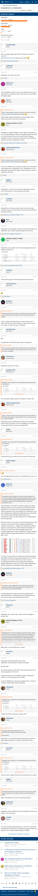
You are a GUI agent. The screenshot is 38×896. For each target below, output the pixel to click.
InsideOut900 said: (7, 110)
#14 (36, 336)
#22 (36, 611)
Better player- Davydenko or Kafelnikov (18, 866)
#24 (36, 658)
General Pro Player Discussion (18, 844)
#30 (36, 823)
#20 (36, 490)
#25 (36, 693)
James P (6, 853)
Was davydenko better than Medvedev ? (19, 859)
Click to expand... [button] (19, 394)
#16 (36, 376)
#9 (36, 226)
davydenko (23, 10)
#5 (36, 129)
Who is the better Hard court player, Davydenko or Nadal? (17, 874)
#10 (36, 245)
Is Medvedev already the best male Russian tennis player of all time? (20, 851)
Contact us (4, 891)
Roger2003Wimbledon (10, 877)
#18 (36, 436)
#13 (36, 307)
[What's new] (32, 2)
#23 (36, 626)
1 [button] (3, 31)
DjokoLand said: (6, 311)
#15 (36, 363)
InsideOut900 (5, 10)
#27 (36, 754)
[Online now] (4, 805)
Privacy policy (21, 891)
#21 (36, 579)
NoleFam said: (5, 345)
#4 (36, 106)
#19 (36, 467)
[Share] (34, 51)
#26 (36, 724)
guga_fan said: (6, 630)
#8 (36, 205)
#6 (36, 154)
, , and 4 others (15, 143)
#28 (36, 785)
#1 (36, 51)
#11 (36, 276)
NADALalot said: (6, 380)
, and (12, 234)
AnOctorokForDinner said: (9, 583)
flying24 (6, 867)
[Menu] (2, 2)
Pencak (6, 860)
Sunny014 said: (6, 728)
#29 (36, 808)
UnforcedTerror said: (7, 470)
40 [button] (4, 19)
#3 (36, 89)
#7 (36, 186)
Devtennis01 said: (6, 494)
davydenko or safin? (12, 842)
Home (31, 891)
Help (27, 891)
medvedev (29, 10)
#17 (36, 409)
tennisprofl (7, 844)
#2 (36, 72)
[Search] (36, 2)
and (10, 61)
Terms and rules (12, 891)
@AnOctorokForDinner (8, 58)
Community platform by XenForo (15, 894)
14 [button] (4, 25)
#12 (36, 290)
